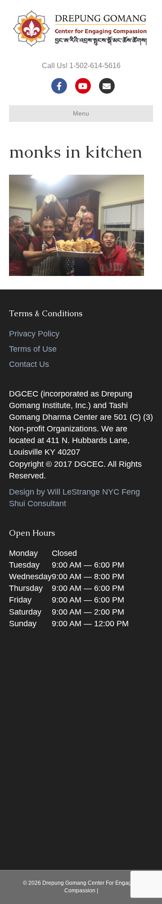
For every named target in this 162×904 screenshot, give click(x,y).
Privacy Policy (34, 333)
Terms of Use (33, 348)
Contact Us (29, 364)
